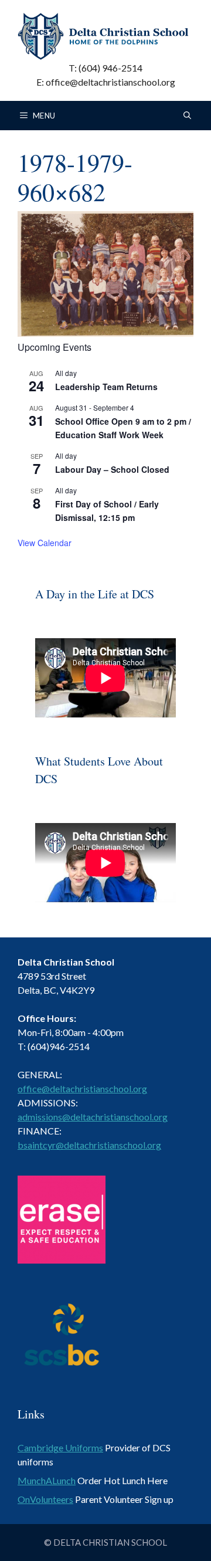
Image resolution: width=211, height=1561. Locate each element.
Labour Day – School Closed (112, 469)
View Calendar (45, 542)
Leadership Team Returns (106, 386)
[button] (187, 115)
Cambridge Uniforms (60, 1447)
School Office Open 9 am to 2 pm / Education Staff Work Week (123, 428)
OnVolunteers (45, 1499)
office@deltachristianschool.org (82, 1088)
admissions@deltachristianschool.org (93, 1116)
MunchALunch (47, 1480)
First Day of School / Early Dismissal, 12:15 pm (107, 510)
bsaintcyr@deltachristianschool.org (89, 1144)
